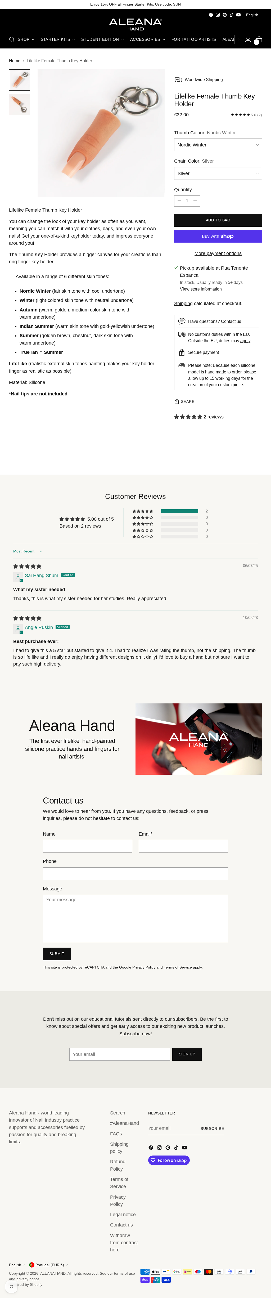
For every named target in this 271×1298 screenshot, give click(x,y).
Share (187, 402)
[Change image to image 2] (19, 104)
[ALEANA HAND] (135, 24)
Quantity (183, 189)
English (252, 15)
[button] (189, 417)
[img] (27, 566)
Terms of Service (178, 967)
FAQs (116, 1133)
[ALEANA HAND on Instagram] (217, 14)
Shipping (183, 303)
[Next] (238, 39)
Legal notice (123, 1214)
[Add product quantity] (195, 201)
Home (14, 60)
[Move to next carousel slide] (257, 456)
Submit (57, 954)
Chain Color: (194, 161)
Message (52, 888)
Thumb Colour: (205, 132)
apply (245, 340)
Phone (50, 861)
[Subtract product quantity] (179, 201)
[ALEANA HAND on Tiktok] (231, 14)
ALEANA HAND (53, 1273)
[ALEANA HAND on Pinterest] (224, 14)
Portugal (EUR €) (49, 1265)
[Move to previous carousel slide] (245, 456)
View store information (201, 289)
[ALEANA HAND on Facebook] (211, 14)
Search (117, 1113)
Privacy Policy (143, 967)
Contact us (231, 321)
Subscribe (212, 1128)
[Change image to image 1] (19, 80)
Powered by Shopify (25, 1284)
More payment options (218, 253)
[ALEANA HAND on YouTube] (238, 14)
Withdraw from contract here (124, 1243)
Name (49, 834)
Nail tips (20, 393)
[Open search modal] (12, 39)
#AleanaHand (124, 1123)
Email (145, 834)
